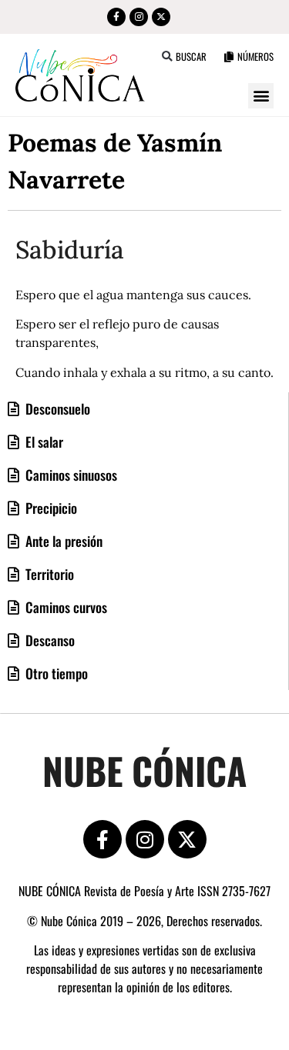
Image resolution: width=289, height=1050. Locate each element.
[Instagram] (138, 17)
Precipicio (49, 508)
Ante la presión (62, 541)
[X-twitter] (161, 17)
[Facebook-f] (116, 17)
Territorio (48, 574)
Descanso (48, 640)
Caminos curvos (64, 607)
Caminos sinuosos (69, 475)
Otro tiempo (55, 673)
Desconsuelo (56, 408)
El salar (42, 442)
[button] (167, 56)
